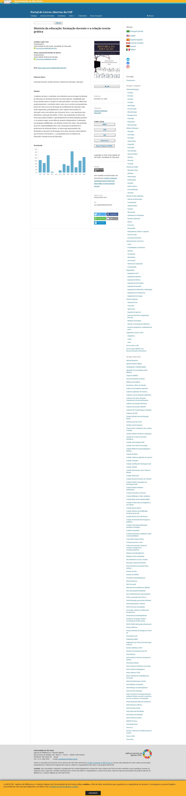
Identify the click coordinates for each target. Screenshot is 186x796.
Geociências (131, 254)
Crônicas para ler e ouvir (134, 542)
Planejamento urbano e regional (138, 231)
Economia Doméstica (134, 238)
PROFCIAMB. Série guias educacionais (138, 624)
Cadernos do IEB (131, 413)
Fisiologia (130, 118)
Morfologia (131, 105)
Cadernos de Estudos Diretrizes (136, 403)
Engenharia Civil (132, 273)
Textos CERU (130, 736)
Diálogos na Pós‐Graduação (135, 556)
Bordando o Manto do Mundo (136, 385)
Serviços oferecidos (47, 16)
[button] (100, 214)
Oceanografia (131, 267)
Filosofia (130, 160)
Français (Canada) (136, 43)
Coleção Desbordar (132, 476)
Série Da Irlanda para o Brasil (136, 681)
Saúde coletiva (132, 186)
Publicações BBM (132, 639)
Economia (130, 225)
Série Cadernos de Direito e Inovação (138, 666)
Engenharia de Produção (135, 283)
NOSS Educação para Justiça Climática (138, 600)
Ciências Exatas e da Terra (134, 241)
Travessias (129, 739)
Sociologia (130, 135)
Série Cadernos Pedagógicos (135, 669)
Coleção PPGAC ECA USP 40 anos (137, 516)
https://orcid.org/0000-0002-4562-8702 (46, 48)
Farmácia (130, 193)
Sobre (71, 16)
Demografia (131, 228)
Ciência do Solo (132, 302)
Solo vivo (129, 727)
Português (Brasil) (136, 31)
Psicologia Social (131, 636)
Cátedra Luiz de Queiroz (134, 425)
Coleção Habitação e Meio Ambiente (138, 496)
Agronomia (131, 309)
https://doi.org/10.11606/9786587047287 (52, 68)
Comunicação (131, 202)
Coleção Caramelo (132, 461)
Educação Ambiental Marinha (136, 563)
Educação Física (132, 170)
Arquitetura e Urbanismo (135, 215)
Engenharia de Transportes (136, 293)
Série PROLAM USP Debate (135, 711)
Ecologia (130, 93)
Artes (129, 342)
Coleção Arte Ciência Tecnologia (136, 445)
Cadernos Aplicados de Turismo (136, 392)
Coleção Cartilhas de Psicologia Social (138, 464)
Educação (97, 113)
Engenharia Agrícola (134, 312)
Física (129, 244)
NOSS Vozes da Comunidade (135, 607)
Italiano (133, 49)
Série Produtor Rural (133, 708)
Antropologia (131, 151)
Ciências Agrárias (132, 299)
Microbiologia (132, 112)
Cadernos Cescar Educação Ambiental (138, 395)
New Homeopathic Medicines (136, 591)
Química (130, 251)
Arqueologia (131, 141)
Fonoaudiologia (132, 189)
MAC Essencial (131, 584)
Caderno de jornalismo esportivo (137, 388)
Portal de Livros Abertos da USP (51, 12)
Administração (132, 206)
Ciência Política (132, 154)
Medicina (130, 173)
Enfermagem (131, 180)
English (132, 36)
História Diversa (131, 581)
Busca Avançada (96, 16)
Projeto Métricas (131, 627)
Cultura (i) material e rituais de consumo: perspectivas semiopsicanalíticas (136, 548)
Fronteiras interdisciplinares (135, 578)
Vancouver (104, 140)
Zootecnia (130, 306)
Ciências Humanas (100, 111)
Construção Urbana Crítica (135, 539)
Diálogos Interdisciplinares (135, 553)
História (130, 157)
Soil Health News (132, 724)
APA (104, 130)
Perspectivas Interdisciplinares (136, 615)
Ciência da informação (134, 199)
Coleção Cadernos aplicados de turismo (139, 457)
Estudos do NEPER (132, 575)
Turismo (130, 209)
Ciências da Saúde (132, 167)
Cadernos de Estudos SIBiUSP (136, 407)
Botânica (130, 96)
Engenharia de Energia (134, 296)
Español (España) (136, 40)
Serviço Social (132, 235)
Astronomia (131, 260)
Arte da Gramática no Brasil (135, 379)
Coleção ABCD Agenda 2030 (135, 442)
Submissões (82, 16)
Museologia (131, 212)
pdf (108, 86)
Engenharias (130, 270)
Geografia (130, 144)
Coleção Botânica (132, 454)
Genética (130, 99)
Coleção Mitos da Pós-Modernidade (138, 499)
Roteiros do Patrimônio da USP (136, 651)
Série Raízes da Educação (134, 714)
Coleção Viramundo (132, 530)
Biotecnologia (132, 125)
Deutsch (133, 46)
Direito (129, 222)
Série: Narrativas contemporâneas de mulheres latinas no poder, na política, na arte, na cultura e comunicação (139, 696)
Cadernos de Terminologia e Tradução (138, 410)
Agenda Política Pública (134, 364)
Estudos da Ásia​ (131, 571)
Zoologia (130, 102)
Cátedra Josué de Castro (134, 422)
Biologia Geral (132, 115)
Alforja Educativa (132, 360)
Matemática (131, 257)
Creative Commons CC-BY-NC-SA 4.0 (100, 763)
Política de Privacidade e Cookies (64, 786)
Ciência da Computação (135, 264)
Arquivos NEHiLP (132, 375)
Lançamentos (130, 80)
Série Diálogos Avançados (134, 684)
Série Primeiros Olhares (134, 705)
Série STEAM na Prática (134, 718)
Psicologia (130, 147)
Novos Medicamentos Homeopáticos (138, 594)
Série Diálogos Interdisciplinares (137, 688)
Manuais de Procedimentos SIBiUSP (138, 587)
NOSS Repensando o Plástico (135, 604)
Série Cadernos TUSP (133, 672)
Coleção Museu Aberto (133, 508)
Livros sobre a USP (132, 345)
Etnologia (130, 138)
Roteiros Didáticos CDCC (134, 648)
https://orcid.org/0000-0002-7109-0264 (46, 59)
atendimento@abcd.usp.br (68, 759)
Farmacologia (131, 109)
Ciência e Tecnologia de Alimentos (138, 324)
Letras (129, 339)
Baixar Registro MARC (104, 146)
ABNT (104, 124)
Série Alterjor (130, 654)
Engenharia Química (134, 277)
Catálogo (34, 16)
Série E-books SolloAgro (134, 691)
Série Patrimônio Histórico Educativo (138, 702)
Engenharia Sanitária (134, 286)
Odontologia (131, 177)
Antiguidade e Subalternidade (136, 367)
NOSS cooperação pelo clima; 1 (136, 597)
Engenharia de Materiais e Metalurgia (139, 289)
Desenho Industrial (133, 219)
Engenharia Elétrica (133, 280)
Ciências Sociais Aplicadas (134, 196)
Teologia (130, 164)
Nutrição (130, 183)
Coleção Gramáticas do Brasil (136, 493)
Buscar (151, 16)
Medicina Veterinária (134, 321)
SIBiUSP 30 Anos (131, 721)
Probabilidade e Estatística (136, 247)
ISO (104, 135)
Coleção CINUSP (131, 467)
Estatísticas (62, 16)
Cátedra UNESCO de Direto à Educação (139, 434)
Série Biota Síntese (132, 663)
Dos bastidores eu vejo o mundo (137, 559)
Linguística (131, 336)
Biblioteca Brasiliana (133, 382)
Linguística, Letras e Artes (134, 333)
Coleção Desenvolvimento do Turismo (139, 479)
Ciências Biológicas (132, 89)
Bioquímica (131, 122)
